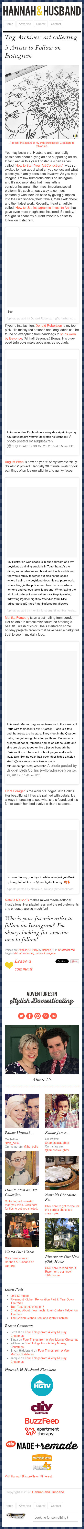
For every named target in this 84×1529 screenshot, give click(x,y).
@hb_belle (12, 1143)
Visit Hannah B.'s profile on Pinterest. (29, 1476)
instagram (50, 953)
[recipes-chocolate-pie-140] (62, 1173)
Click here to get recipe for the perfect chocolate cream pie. (62, 1209)
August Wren (14, 461)
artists (39, 953)
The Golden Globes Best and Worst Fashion (39, 1318)
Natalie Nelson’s (17, 900)
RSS (45, 1016)
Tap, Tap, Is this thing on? (27, 1307)
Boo (10, 311)
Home (9, 24)
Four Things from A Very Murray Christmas (38, 1334)
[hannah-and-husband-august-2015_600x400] (42, 1049)
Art (16, 953)
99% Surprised (20, 1296)
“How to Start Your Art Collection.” (39, 165)
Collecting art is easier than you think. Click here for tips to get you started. (21, 1204)
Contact (56, 24)
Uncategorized (66, 950)
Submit (40, 24)
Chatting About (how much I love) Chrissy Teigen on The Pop (44, 1312)
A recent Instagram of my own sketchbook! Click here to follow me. (42, 144)
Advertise (25, 24)
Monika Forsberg (17, 617)
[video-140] (22, 1230)
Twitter (21, 1016)
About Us (42, 1080)
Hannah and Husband (42, 11)
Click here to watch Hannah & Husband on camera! (19, 1261)
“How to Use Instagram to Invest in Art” (42, 207)
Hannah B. (48, 950)
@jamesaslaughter (57, 1143)
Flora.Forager (15, 791)
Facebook (29, 1016)
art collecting (26, 953)
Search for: (18, 1516)
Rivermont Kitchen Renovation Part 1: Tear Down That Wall (42, 1301)
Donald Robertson (48, 325)
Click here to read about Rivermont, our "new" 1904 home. (60, 1271)
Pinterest (37, 1016)
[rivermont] (62, 1234)
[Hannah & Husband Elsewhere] (42, 1385)
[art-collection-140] (22, 1168)
